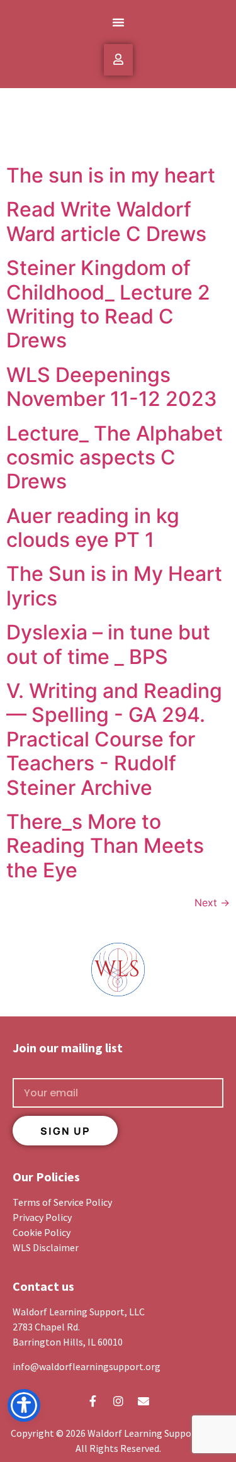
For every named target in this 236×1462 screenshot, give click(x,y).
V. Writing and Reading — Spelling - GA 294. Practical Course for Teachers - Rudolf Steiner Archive (114, 739)
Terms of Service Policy (62, 1202)
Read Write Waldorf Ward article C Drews (106, 221)
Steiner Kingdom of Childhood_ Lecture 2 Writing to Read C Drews (108, 304)
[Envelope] (143, 1401)
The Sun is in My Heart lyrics (114, 585)
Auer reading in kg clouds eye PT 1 (92, 527)
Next (212, 902)
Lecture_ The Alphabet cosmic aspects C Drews (114, 457)
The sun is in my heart (110, 175)
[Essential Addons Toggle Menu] (118, 60)
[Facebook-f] (93, 1401)
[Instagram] (118, 1401)
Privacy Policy (42, 1217)
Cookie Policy (41, 1232)
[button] (118, 22)
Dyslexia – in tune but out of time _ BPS (108, 644)
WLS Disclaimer (46, 1247)
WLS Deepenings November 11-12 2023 (111, 387)
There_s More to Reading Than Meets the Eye (105, 845)
